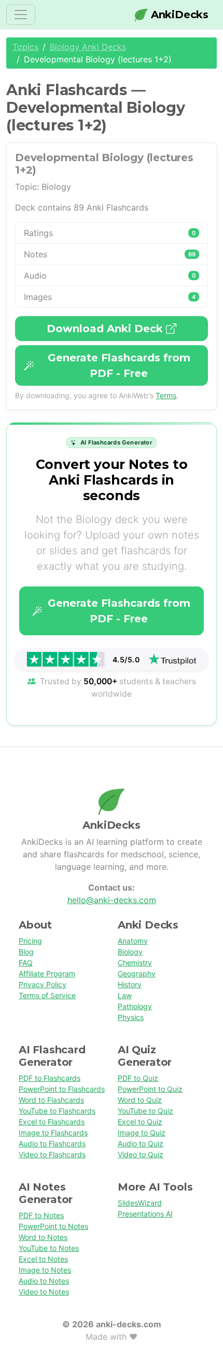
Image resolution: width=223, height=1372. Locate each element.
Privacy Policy (42, 984)
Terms (166, 395)
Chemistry (135, 962)
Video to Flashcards (52, 1154)
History (130, 984)
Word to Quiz (140, 1099)
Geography (137, 973)
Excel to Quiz (140, 1121)
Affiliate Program (47, 973)
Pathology (135, 1006)
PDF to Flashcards (49, 1078)
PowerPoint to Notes (53, 1226)
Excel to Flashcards (52, 1121)
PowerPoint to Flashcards (62, 1088)
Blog (26, 951)
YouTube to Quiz (145, 1110)
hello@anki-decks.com (111, 900)
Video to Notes (44, 1291)
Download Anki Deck (106, 328)
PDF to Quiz (138, 1078)
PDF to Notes (41, 1215)
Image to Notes (45, 1269)
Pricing (30, 940)
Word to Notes (43, 1237)
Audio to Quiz (140, 1143)
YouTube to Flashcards (57, 1110)
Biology (130, 951)
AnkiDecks (178, 14)
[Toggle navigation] (20, 14)
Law (125, 995)
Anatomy (133, 940)
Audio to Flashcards (52, 1143)
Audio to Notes (44, 1280)
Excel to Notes (43, 1259)
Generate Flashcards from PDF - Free (119, 365)
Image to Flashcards (53, 1132)
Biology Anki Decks (88, 47)
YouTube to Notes (49, 1248)
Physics (131, 1017)
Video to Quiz (140, 1154)
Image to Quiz (141, 1132)
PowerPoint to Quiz (150, 1088)
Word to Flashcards (51, 1099)
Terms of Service (47, 995)
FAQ (26, 962)
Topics (25, 47)
